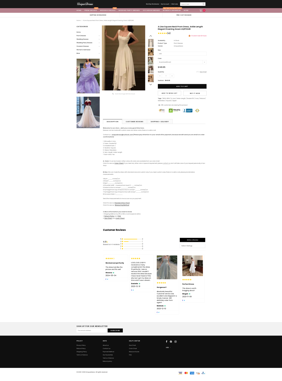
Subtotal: (161, 80)
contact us (166, 163)
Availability (161, 40)
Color (159, 58)
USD (167, 347)
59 (162, 105)
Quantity (161, 72)
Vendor (160, 46)
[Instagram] (175, 341)
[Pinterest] (171, 341)
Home (79, 20)
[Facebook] (166, 341)
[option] (98, 15)
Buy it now (195, 93)
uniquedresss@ (122, 135)
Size (159, 50)
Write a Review (192, 240)
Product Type (162, 43)
